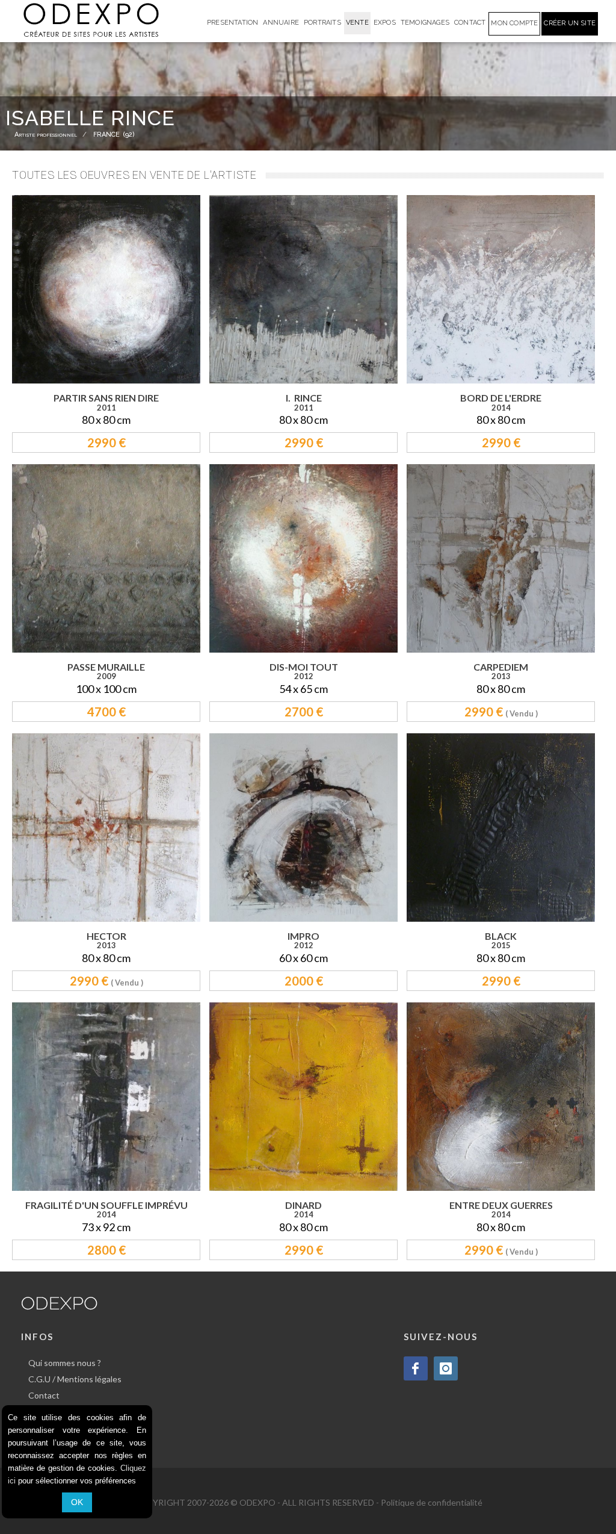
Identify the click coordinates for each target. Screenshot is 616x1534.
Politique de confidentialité (431, 1502)
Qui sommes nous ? (64, 1363)
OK (77, 1502)
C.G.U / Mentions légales (75, 1379)
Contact (44, 1395)
